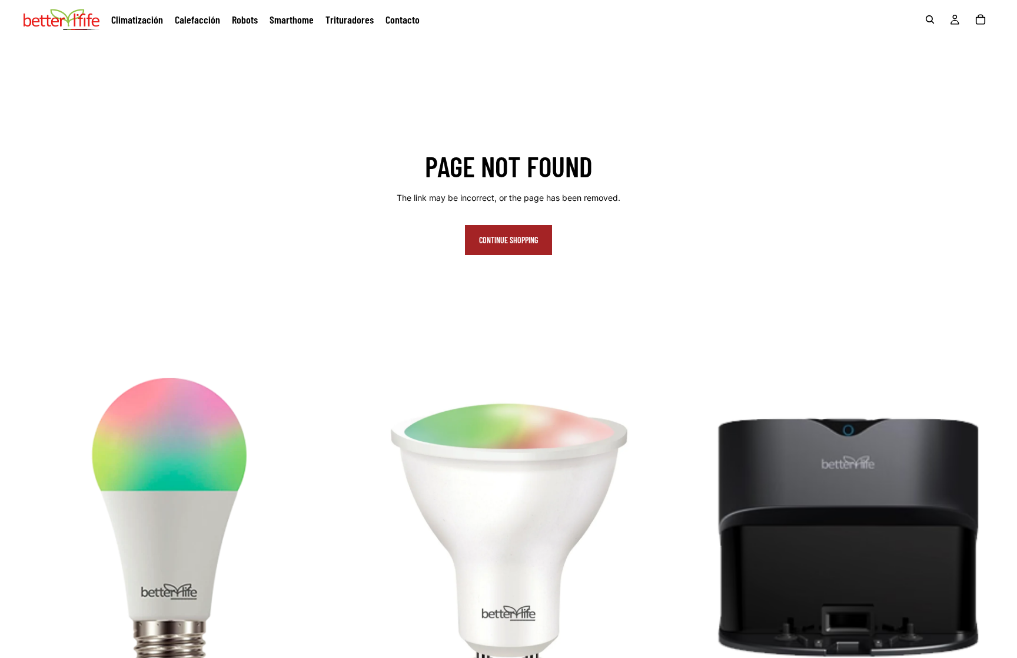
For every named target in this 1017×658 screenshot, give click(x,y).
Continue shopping (508, 240)
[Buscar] (930, 19)
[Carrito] (980, 19)
